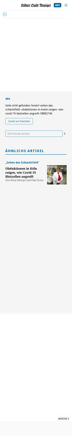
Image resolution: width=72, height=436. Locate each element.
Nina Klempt (18, 180)
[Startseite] (36, 5)
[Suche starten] (65, 133)
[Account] (66, 5)
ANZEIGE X (63, 418)
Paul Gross (37, 180)
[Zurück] (5, 14)
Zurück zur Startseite (19, 121)
